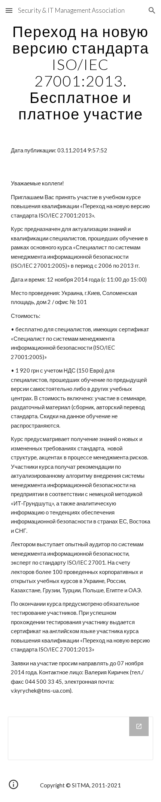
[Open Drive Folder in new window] (139, 726)
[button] (9, 10)
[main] (81, 72)
